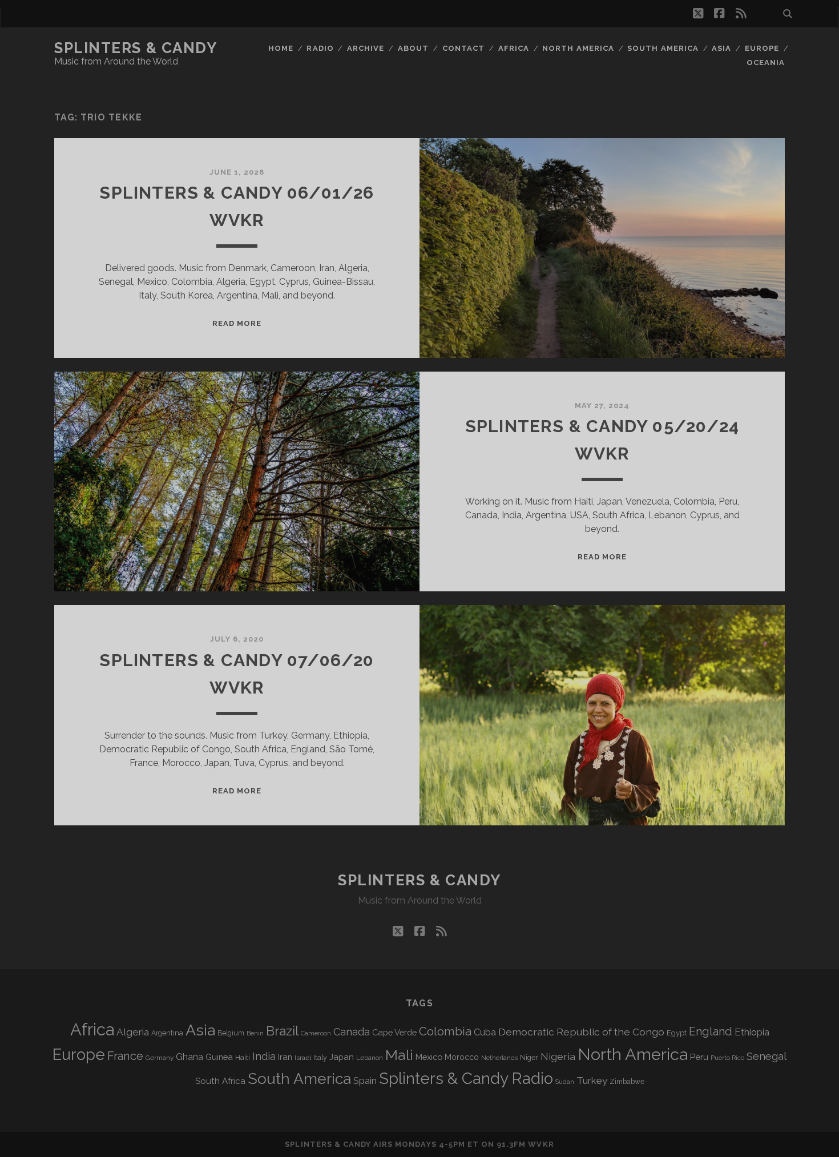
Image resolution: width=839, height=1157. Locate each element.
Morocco (462, 1057)
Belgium (230, 1033)
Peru (699, 1056)
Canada (351, 1032)
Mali (399, 1054)
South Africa (220, 1081)
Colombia (445, 1031)
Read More (236, 323)
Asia (721, 48)
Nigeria (557, 1056)
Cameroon (316, 1033)
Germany (160, 1058)
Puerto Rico (727, 1058)
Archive (365, 48)
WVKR (541, 1144)
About (413, 48)
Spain (365, 1080)
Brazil (282, 1030)
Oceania (766, 62)
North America (578, 48)
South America (663, 48)
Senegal (766, 1056)
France (125, 1056)
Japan (341, 1057)
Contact (463, 48)
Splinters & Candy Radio (466, 1078)
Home (280, 48)
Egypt (677, 1033)
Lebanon (369, 1058)
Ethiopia (752, 1032)
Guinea (219, 1057)
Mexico (429, 1057)
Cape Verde (394, 1032)
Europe (762, 48)
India (264, 1056)
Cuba (485, 1032)
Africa (513, 48)
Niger (529, 1057)
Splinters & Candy (135, 48)
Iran (285, 1057)
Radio (319, 48)
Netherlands (499, 1058)
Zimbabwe (627, 1082)
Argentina (167, 1033)
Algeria (132, 1032)
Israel (303, 1058)
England (710, 1031)
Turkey (591, 1080)
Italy (320, 1058)
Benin (255, 1033)
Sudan (564, 1082)
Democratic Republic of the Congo (581, 1032)
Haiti (242, 1057)
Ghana (189, 1056)
